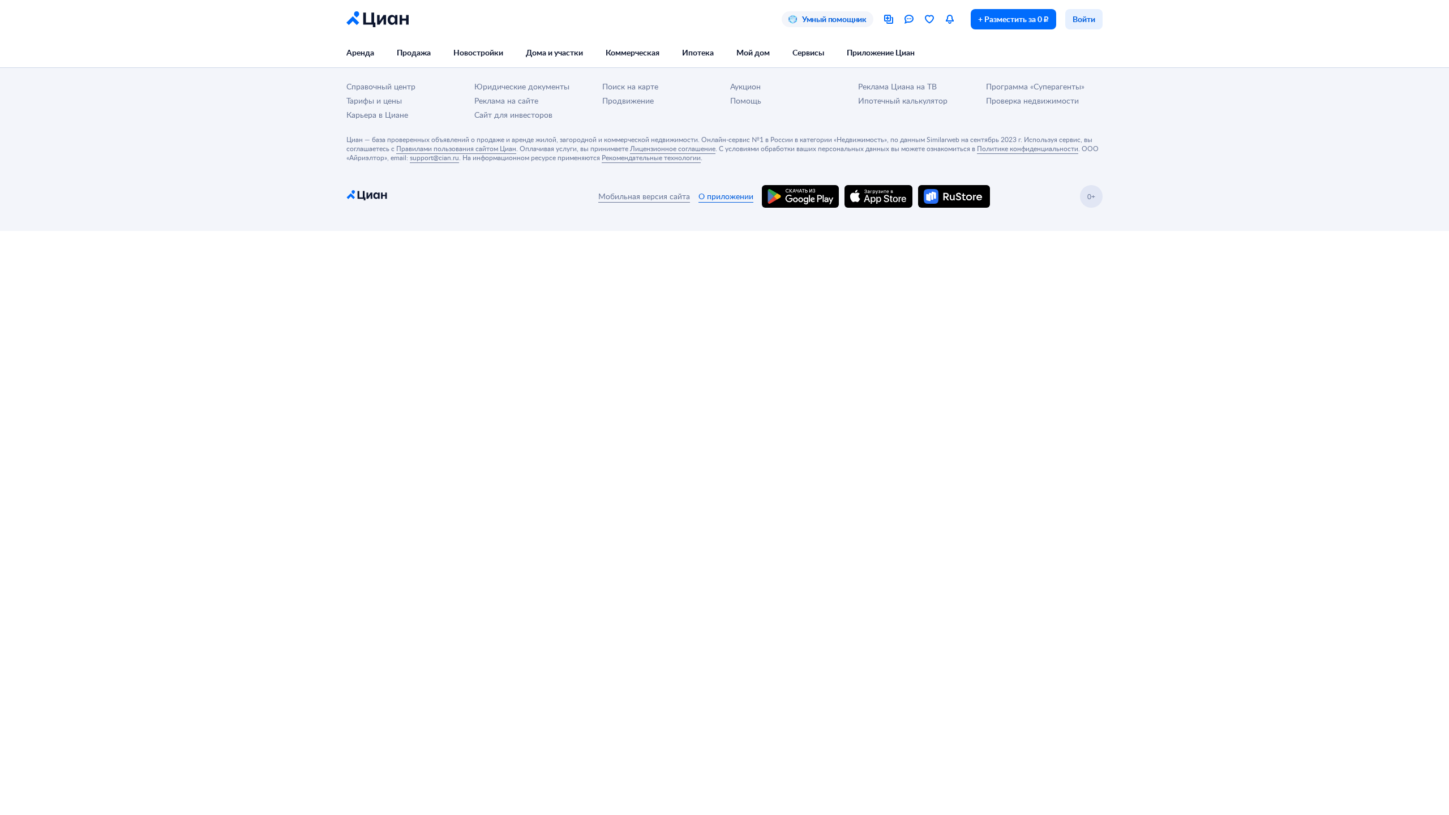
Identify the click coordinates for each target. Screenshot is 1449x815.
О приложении (725, 196)
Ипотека (698, 52)
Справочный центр (380, 86)
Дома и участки (554, 52)
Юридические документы (521, 86)
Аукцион (745, 86)
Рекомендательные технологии (651, 157)
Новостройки (478, 52)
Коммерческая (632, 52)
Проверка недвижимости (1032, 100)
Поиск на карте (630, 86)
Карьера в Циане (377, 114)
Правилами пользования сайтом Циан (456, 148)
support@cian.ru (434, 157)
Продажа (414, 52)
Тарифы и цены (374, 100)
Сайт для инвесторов (513, 114)
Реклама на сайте (506, 100)
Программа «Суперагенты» (1035, 86)
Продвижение (628, 100)
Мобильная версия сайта (644, 196)
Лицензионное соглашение (672, 148)
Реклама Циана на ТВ (897, 86)
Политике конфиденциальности (1027, 148)
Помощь (745, 100)
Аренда (360, 52)
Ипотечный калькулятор (903, 100)
